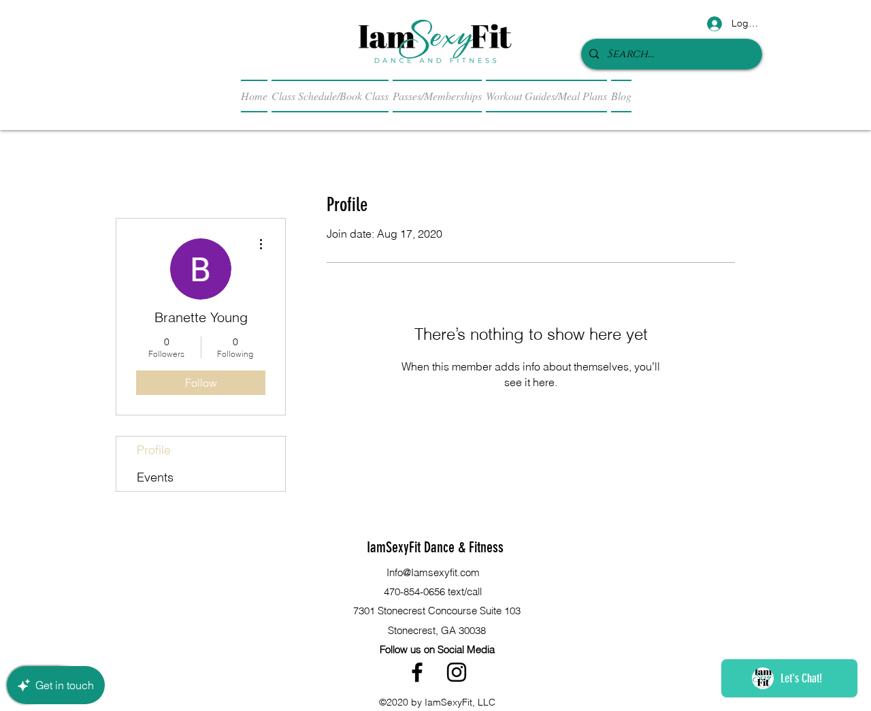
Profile (154, 450)
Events (155, 477)
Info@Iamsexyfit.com (433, 572)
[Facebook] (417, 672)
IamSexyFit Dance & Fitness (435, 547)
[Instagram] (457, 672)
